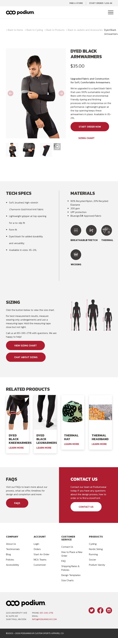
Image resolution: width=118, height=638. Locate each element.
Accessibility (12, 565)
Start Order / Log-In (100, 3)
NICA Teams (40, 559)
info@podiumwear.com (44, 619)
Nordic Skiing (96, 549)
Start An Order (41, 554)
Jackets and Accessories (90, 30)
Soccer (92, 559)
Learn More (16, 447)
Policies (10, 559)
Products (60, 30)
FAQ (63, 561)
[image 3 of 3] (46, 150)
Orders (37, 549)
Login (36, 544)
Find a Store (76, 3)
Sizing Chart (86, 138)
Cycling (39, 30)
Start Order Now (90, 126)
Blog (8, 554)
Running (93, 554)
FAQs (17, 503)
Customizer (40, 565)
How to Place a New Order (72, 554)
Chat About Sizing (25, 357)
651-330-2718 (46, 612)
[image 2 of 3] (29, 150)
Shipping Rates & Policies (70, 568)
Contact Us (86, 507)
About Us (11, 544)
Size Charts (67, 580)
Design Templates (71, 575)
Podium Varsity (97, 565)
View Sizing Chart (25, 345)
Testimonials (13, 549)
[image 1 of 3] (12, 150)
